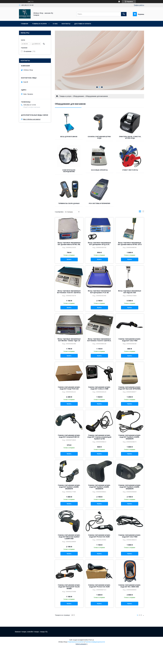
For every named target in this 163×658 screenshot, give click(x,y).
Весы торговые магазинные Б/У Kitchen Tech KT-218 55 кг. (69, 291)
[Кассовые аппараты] (99, 156)
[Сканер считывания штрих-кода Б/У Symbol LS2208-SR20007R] (130, 421)
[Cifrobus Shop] (25, 18)
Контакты (66, 24)
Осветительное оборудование (68, 170)
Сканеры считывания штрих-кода (99, 137)
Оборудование (78, 96)
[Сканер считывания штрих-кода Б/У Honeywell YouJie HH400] (69, 571)
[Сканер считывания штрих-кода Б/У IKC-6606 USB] (130, 571)
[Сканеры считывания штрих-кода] (99, 123)
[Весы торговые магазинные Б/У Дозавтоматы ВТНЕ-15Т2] (130, 229)
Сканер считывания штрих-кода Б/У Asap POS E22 (69, 388)
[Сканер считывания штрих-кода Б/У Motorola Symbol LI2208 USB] (69, 521)
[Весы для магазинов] (69, 123)
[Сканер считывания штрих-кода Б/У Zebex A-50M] (99, 373)
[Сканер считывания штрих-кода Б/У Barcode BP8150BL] (130, 373)
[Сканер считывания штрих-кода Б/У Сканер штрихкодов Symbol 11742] (99, 421)
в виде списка (143, 211)
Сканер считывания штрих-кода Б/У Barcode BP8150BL (129, 388)
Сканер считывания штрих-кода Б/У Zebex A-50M (99, 388)
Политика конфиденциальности (95, 642)
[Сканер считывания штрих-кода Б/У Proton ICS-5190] (99, 521)
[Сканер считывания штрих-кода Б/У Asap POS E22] (69, 373)
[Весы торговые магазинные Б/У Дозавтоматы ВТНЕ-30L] (69, 229)
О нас (55, 24)
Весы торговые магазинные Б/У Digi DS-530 (129, 291)
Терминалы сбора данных (69, 203)
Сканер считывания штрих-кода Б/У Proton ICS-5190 (99, 536)
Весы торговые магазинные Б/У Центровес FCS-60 (99, 291)
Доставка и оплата (82, 24)
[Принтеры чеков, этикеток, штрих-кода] (130, 123)
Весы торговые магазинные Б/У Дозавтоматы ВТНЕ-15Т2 (129, 243)
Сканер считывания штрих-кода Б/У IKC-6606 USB (129, 586)
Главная (24, 24)
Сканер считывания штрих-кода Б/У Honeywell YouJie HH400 (69, 586)
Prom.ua (91, 640)
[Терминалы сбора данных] (69, 189)
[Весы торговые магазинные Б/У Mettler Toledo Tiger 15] (69, 325)
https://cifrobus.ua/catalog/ (31, 119)
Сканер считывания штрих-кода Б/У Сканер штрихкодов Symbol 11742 (99, 437)
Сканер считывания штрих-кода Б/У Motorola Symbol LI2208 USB (69, 536)
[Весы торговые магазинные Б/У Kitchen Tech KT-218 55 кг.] (69, 277)
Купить (69, 259)
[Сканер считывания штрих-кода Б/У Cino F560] (130, 325)
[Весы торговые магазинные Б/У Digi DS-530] (130, 277)
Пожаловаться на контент (76, 642)
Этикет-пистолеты (130, 170)
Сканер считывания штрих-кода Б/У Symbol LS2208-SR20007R (129, 437)
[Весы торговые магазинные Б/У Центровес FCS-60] (99, 277)
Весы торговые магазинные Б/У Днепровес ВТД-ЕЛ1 (99, 243)
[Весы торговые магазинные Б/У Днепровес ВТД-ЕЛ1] (99, 229)
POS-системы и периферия (99, 203)
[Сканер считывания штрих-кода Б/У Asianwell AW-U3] (69, 421)
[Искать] (124, 14)
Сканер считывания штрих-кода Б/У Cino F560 (129, 340)
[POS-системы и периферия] (99, 189)
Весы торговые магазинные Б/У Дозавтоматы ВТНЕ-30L (69, 243)
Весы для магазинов (68, 136)
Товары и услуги (39, 24)
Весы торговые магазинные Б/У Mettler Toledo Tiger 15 (69, 340)
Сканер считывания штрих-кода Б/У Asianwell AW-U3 (69, 436)
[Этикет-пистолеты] (130, 156)
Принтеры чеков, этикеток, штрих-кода (130, 137)
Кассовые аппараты (99, 170)
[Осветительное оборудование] (69, 156)
